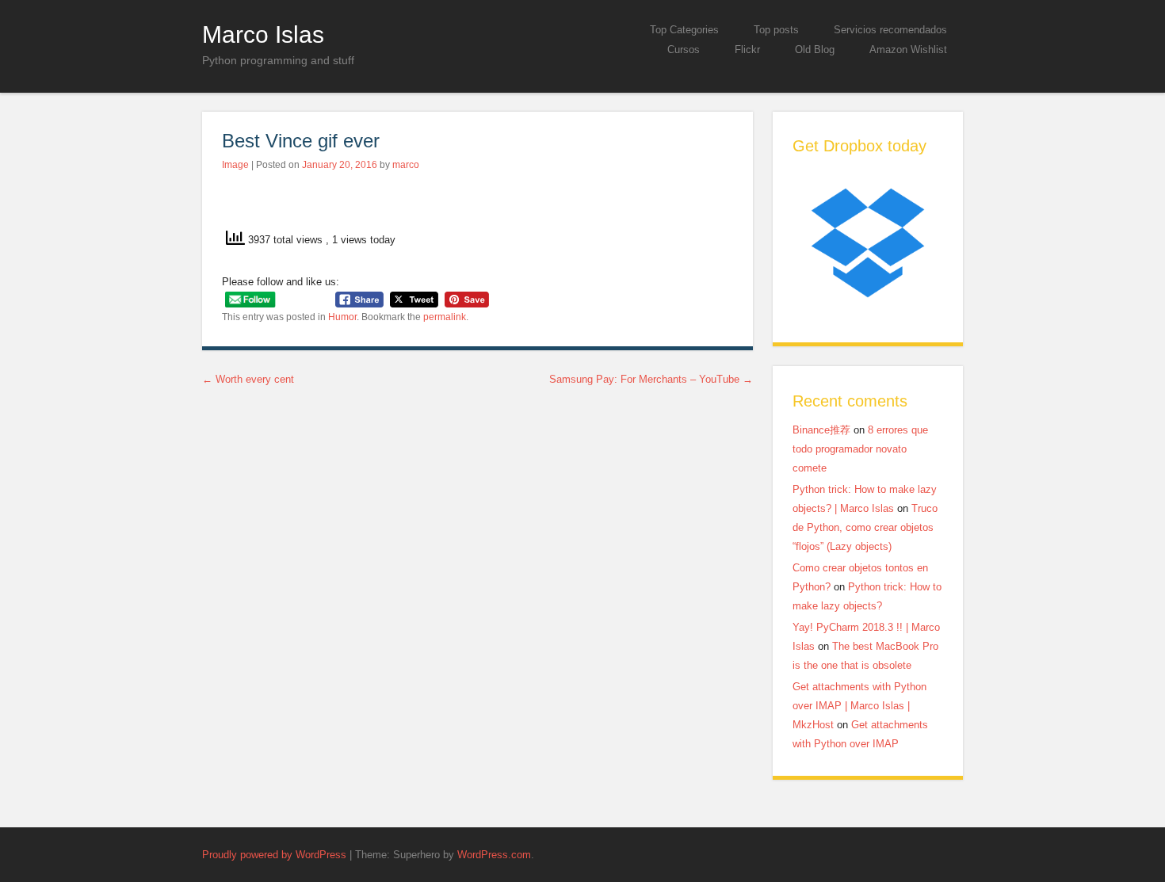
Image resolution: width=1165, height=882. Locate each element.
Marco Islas (263, 34)
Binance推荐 (821, 430)
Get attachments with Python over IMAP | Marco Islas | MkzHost (859, 706)
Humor (342, 317)
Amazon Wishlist (908, 49)
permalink (444, 317)
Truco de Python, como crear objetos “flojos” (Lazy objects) (865, 527)
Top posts (776, 30)
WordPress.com (494, 855)
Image (235, 165)
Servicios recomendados (890, 30)
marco (405, 165)
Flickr (747, 49)
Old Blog (815, 49)
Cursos (683, 49)
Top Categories (684, 30)
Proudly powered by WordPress (274, 855)
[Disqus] (477, 603)
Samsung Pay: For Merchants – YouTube (651, 379)
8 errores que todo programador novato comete (860, 449)
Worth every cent (248, 379)
